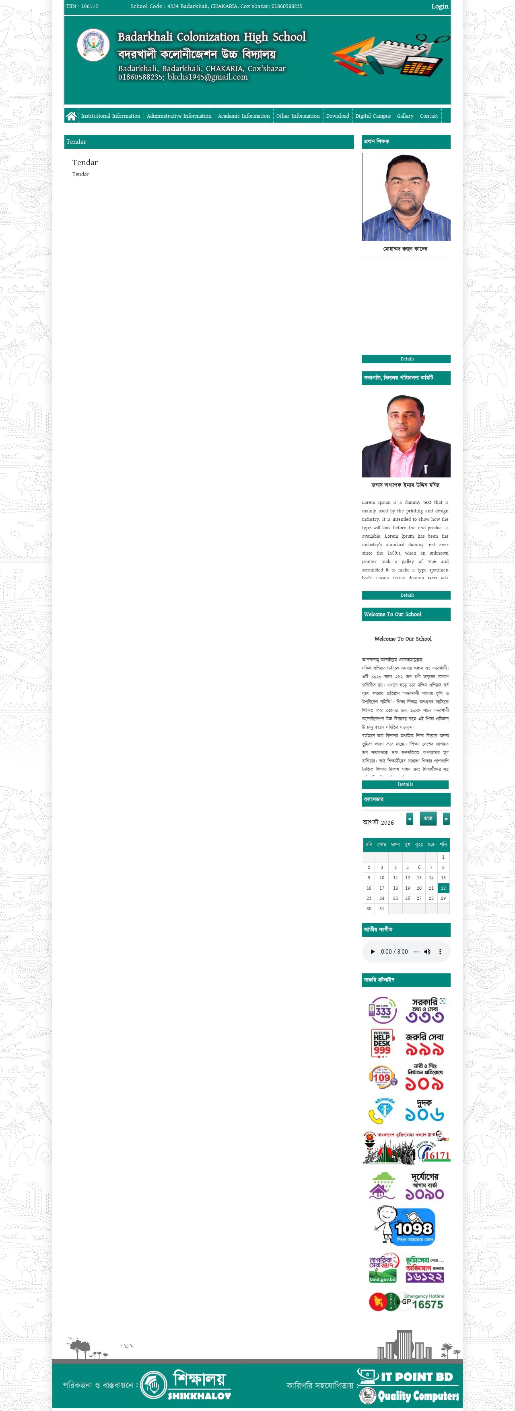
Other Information (298, 116)
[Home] (93, 45)
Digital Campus (373, 116)
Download (337, 116)
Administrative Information (179, 116)
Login (440, 6)
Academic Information (244, 116)
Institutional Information (110, 116)
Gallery (405, 116)
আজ (428, 818)
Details (407, 359)
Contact (429, 116)
